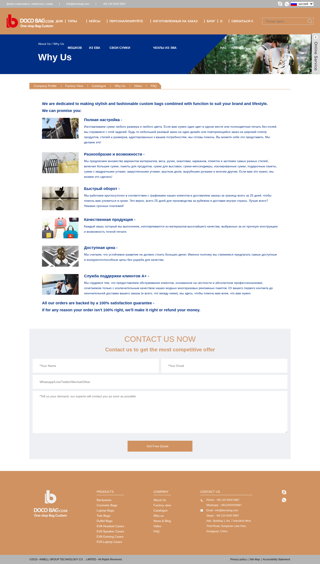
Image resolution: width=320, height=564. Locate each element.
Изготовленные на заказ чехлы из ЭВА (175, 26)
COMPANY (160, 491)
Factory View (74, 86)
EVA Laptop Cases (109, 542)
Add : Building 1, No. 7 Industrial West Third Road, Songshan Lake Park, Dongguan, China (228, 526)
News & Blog (162, 521)
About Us (159, 500)
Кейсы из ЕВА (94, 26)
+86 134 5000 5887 (114, 4)
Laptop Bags (105, 510)
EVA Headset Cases (110, 526)
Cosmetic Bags (107, 505)
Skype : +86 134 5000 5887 (222, 515)
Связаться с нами (242, 26)
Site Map (254, 559)
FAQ (154, 86)
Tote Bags (103, 515)
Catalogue (99, 86)
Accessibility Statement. (277, 559)
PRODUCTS (105, 491)
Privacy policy (238, 559)
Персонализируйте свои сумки (126, 26)
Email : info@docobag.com (222, 510)
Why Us (120, 86)
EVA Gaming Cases (110, 536)
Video (138, 86)
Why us (158, 515)
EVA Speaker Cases (110, 531)
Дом (59, 21)
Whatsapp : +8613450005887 (224, 505)
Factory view (162, 505)
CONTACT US (210, 491)
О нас (223, 26)
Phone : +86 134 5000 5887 (222, 499)
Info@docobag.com (77, 3)
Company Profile (45, 86)
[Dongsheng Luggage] (50, 517)
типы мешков (75, 26)
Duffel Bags (105, 521)
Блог (211, 21)
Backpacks (104, 500)
